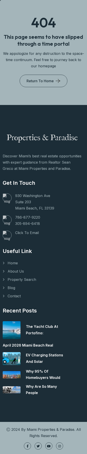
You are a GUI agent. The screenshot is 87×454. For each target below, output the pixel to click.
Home (13, 263)
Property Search (22, 279)
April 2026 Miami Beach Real (28, 345)
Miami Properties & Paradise (50, 429)
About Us (16, 271)
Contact (14, 296)
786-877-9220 (27, 217)
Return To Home (40, 81)
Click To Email (27, 232)
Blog (11, 288)
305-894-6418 (27, 223)
